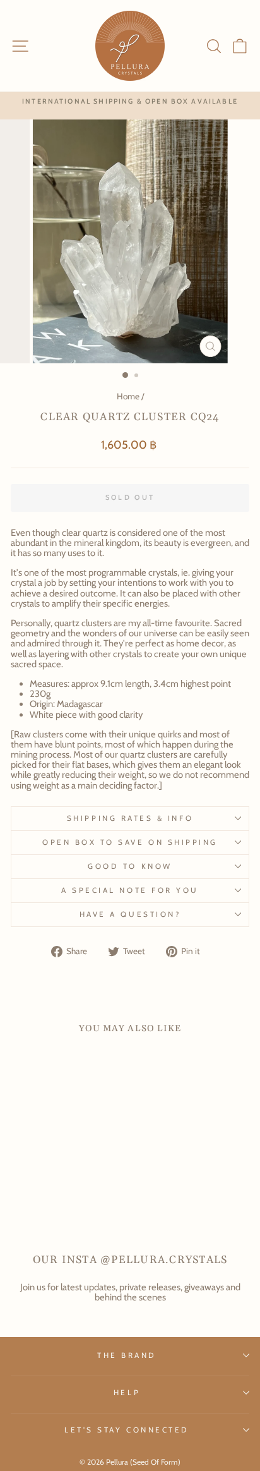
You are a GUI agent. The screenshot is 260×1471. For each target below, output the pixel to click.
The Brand (127, 1355)
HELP (127, 1392)
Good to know (130, 866)
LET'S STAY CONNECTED (126, 1430)
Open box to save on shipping (130, 842)
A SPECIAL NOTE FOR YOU (130, 890)
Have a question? (130, 914)
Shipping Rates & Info (130, 818)
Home (128, 396)
